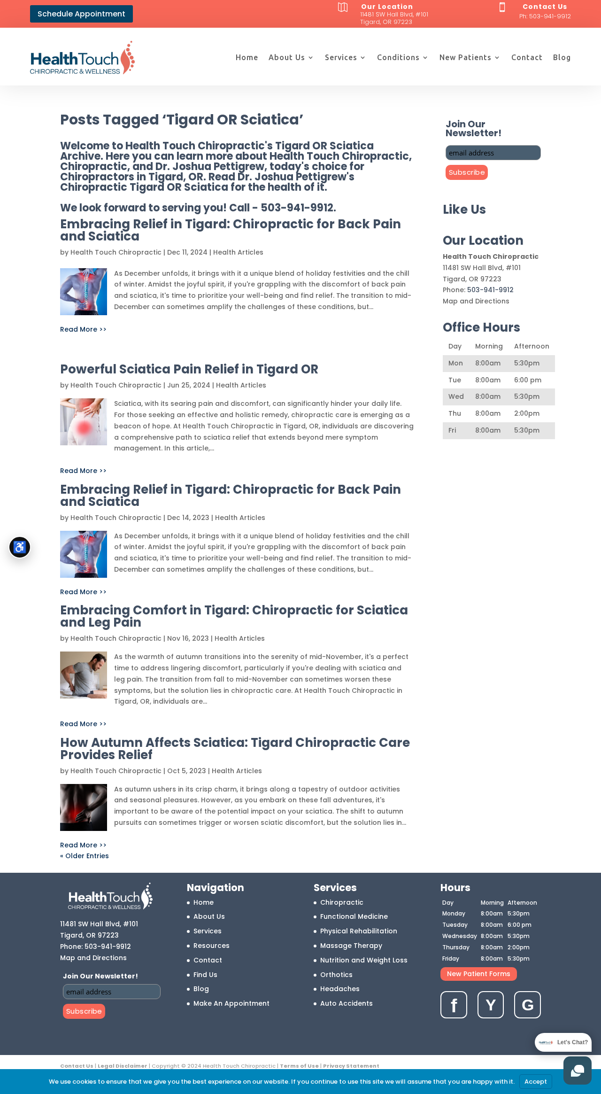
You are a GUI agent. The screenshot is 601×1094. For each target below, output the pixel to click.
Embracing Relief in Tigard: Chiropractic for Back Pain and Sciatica (230, 230)
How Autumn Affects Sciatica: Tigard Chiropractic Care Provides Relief (235, 748)
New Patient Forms (478, 973)
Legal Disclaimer (122, 1066)
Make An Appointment (231, 1003)
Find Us (205, 974)
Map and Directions (476, 301)
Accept (535, 1081)
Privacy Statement (351, 1066)
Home (247, 57)
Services (341, 57)
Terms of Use (299, 1066)
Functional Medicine (354, 916)
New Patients (465, 57)
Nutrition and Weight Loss (364, 960)
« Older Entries (84, 856)
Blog (562, 57)
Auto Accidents (346, 1003)
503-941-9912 (550, 16)
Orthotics (336, 974)
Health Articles (238, 252)
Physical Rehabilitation (358, 931)
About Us (287, 57)
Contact (527, 57)
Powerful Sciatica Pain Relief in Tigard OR (189, 369)
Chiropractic (341, 902)
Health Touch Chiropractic (116, 252)
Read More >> (83, 329)
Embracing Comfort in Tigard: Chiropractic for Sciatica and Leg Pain (234, 616)
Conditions (398, 57)
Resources (211, 945)
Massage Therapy (351, 945)
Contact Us (76, 1066)
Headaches (340, 988)
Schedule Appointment (81, 13)
